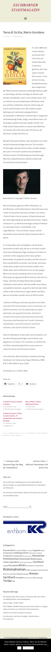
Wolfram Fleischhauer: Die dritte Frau (37, 464)
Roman (33, 573)
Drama (30, 550)
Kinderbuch (29, 562)
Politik (5, 574)
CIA (27, 550)
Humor (39, 559)
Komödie (5, 566)
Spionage (39, 578)
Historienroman (27, 556)
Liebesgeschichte (35, 570)
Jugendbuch (14, 562)
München (18, 435)
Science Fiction (28, 578)
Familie (42, 550)
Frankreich (7, 556)
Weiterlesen (28, 648)
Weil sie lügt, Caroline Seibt (13, 603)
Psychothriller (11, 574)
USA (13, 581)
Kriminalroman (14, 569)
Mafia (43, 570)
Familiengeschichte (21, 553)
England (36, 550)
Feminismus (32, 553)
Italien (6, 562)
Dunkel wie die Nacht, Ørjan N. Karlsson (17, 613)
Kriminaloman (39, 566)
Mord (46, 570)
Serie (35, 577)
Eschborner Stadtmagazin (25, 7)
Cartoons (19, 550)
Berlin (13, 550)
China (24, 550)
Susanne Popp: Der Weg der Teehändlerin (13, 464)
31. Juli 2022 (7, 36)
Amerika (6, 550)
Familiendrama (8, 553)
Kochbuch (38, 561)
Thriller (7, 581)
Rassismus (20, 574)
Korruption (13, 565)
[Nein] (48, 645)
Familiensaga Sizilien (9, 435)
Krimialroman (30, 566)
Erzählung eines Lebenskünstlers (38, 433)
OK (19, 648)
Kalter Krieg (23, 562)
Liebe (28, 570)
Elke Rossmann (19, 36)
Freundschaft (17, 556)
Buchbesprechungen (15, 433)
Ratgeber (26, 574)
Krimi (22, 565)
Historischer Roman (28, 558)
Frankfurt (39, 553)
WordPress (43, 637)
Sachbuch (9, 577)
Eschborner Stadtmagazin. (19, 637)
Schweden (20, 577)
